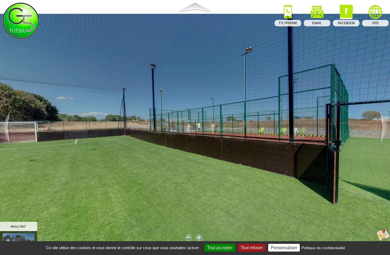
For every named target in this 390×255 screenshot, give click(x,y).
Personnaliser (284, 247)
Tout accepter (219, 247)
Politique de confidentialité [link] (323, 248)
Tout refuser (252, 247)
